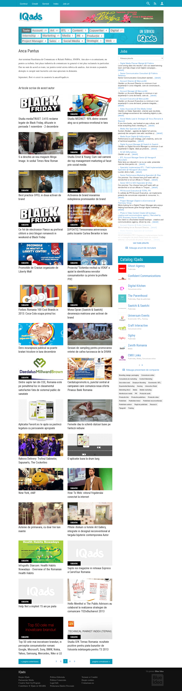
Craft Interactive (138, 325)
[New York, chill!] (40, 479)
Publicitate (132, 269)
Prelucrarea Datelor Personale (62, 685)
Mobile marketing (145, 390)
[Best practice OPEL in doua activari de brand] (40, 181)
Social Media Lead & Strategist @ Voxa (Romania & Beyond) (140, 119)
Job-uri (66, 3)
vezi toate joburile (141, 242)
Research (153, 404)
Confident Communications (144, 276)
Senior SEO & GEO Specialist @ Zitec (136, 182)
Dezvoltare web (124, 382)
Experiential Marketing (126, 386)
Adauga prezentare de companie (142, 369)
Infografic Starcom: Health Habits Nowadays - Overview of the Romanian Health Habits (40, 569)
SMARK (74, 114)
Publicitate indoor (134, 400)
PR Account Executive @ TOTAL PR (135, 190)
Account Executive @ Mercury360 (134, 98)
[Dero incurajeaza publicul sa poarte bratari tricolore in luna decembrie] (40, 334)
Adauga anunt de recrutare (142, 248)
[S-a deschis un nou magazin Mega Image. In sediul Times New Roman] (40, 143)
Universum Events (138, 315)
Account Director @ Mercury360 (133, 81)
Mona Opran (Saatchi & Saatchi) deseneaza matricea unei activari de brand (87, 313)
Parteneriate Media (26, 680)
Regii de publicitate (143, 299)
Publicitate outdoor (125, 404)
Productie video (153, 397)
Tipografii (122, 408)
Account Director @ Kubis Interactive (135, 225)
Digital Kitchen (137, 286)
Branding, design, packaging (129, 375)
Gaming (139, 386)
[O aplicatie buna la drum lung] (90, 445)
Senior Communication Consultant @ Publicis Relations (138, 74)
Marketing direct (124, 390)
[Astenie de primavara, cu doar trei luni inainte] (40, 513)
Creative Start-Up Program (29, 682)
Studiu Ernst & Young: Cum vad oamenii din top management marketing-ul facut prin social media (89, 160)
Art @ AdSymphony (128, 152)
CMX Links (134, 355)
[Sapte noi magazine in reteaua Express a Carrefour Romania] (90, 553)
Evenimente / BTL (134, 319)
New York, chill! (26, 493)
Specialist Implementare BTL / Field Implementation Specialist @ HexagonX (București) (140, 168)
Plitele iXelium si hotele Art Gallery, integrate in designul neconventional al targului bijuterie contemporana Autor (89, 531)
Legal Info (54, 682)
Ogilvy (131, 335)
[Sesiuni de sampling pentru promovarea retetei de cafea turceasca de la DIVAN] (90, 334)
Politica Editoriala (57, 677)
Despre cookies (88, 680)
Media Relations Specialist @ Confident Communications (135, 231)
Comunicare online (134, 289)
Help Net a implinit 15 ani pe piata (37, 606)
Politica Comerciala (58, 680)
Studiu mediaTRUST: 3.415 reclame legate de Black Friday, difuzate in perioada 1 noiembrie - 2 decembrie (38, 122)
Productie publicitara (138, 397)
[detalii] (121, 70)
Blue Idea (159, 671)
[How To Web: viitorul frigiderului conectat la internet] (90, 479)
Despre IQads (24, 677)
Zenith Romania (137, 345)
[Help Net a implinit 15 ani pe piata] (40, 591)
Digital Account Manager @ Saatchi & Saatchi (139, 144)
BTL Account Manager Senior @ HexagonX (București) (137, 158)
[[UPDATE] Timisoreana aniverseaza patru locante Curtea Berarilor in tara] (90, 216)
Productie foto (124, 397)
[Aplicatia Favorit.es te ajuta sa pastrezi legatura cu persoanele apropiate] (40, 410)
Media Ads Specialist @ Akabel (133, 128)
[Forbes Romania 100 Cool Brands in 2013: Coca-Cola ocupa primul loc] (40, 296)
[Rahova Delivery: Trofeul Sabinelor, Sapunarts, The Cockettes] (40, 445)
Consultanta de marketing (128, 379)
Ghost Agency (136, 266)
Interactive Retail (151, 386)
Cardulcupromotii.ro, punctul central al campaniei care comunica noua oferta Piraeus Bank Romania (88, 386)
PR (129, 279)
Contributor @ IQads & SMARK (32, 685)
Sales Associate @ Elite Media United (136, 108)
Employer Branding (139, 382)
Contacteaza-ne (88, 682)
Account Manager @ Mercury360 (133, 91)
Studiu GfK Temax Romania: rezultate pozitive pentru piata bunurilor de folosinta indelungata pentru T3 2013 (88, 645)
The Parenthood (137, 295)
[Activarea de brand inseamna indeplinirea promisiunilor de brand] (90, 181)
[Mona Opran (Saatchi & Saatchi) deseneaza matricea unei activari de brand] (90, 296)
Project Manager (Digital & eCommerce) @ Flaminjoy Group (136, 201)
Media (130, 348)
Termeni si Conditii (90, 677)
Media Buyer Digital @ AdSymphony (135, 136)
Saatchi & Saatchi (138, 305)
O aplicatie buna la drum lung (83, 458)
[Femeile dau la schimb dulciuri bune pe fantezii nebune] (90, 410)
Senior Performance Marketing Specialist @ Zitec (140, 175)
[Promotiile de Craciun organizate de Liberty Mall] (40, 254)
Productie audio (145, 393)
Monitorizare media (125, 393)
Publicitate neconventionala (152, 400)
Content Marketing (145, 379)
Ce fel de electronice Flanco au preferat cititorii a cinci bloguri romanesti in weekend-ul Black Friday (40, 233)
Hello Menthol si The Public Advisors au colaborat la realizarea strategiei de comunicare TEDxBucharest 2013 (90, 607)
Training (145, 319)
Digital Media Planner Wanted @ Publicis (137, 63)
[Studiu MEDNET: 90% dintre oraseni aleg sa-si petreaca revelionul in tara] (90, 105)
